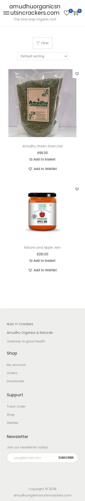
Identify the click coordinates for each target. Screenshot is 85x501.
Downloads (15, 381)
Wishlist (13, 423)
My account (16, 365)
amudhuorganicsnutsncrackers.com (35, 10)
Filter (45, 43)
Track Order (16, 406)
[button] (77, 73)
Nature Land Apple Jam (42, 247)
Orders (12, 373)
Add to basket (45, 159)
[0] (66, 13)
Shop (11, 414)
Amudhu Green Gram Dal (42, 146)
